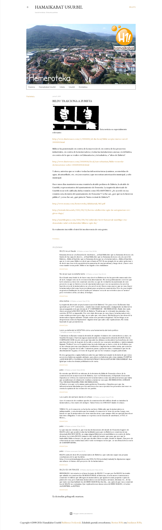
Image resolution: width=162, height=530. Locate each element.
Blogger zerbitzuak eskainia (83, 513)
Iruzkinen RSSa (134, 522)
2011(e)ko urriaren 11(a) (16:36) (87, 251)
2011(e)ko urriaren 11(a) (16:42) (96, 274)
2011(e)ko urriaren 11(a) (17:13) (80, 301)
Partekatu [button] (30, 96)
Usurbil (72, 87)
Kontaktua (83, 87)
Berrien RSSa (117, 522)
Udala (62, 87)
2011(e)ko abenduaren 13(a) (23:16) (91, 470)
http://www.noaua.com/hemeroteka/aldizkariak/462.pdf (78, 203)
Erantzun (64, 269)
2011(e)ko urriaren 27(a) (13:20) (74, 426)
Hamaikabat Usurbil (59, 7)
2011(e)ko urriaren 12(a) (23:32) (74, 370)
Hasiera (31, 87)
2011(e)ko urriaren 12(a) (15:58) (70, 332)
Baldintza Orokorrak (71, 522)
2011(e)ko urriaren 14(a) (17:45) (103, 397)
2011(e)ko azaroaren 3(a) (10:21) (74, 451)
